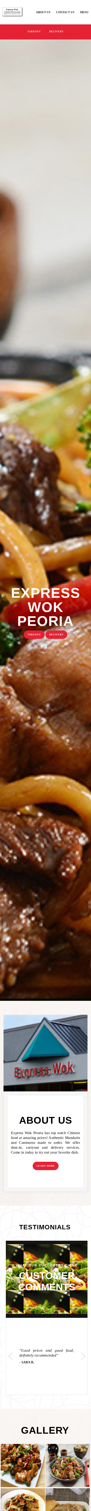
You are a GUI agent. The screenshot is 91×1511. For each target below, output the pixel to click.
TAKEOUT (34, 31)
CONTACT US (65, 12)
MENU (84, 12)
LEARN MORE (45, 1166)
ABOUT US (43, 12)
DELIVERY (56, 31)
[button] (10, 1356)
